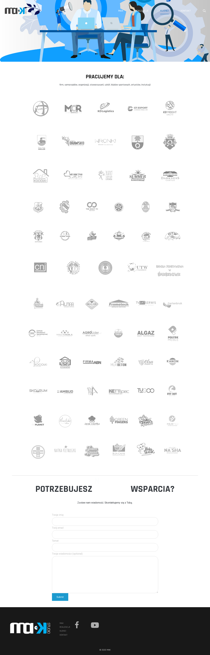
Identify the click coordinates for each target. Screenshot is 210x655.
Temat (55, 540)
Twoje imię (57, 514)
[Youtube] (95, 625)
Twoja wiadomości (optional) (67, 553)
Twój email (57, 527)
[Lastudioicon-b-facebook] (76, 625)
